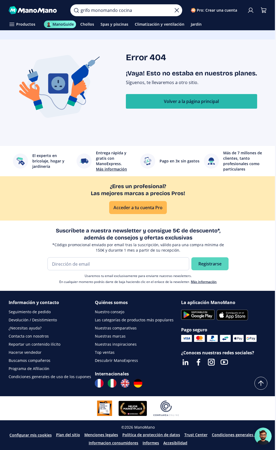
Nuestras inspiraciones (116, 344)
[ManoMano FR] (99, 383)
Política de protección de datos (151, 434)
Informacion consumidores (113, 442)
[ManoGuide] (263, 436)
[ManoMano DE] (138, 383)
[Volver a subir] (260, 383)
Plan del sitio (68, 434)
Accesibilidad (175, 442)
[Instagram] (211, 362)
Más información (204, 281)
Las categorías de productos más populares (134, 319)
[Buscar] (76, 10)
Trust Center (196, 434)
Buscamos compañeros (29, 360)
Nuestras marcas (110, 336)
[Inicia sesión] (251, 10)
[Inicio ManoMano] (35, 10)
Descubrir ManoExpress (116, 360)
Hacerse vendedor (25, 352)
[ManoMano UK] (125, 383)
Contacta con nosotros (29, 336)
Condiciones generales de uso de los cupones (50, 376)
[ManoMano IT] (112, 383)
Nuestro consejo (109, 311)
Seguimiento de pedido (30, 311)
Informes (151, 442)
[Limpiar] (177, 10)
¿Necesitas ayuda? (25, 328)
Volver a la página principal (191, 101)
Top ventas (105, 352)
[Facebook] (198, 362)
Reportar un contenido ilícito (34, 344)
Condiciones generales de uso (239, 434)
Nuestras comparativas (116, 328)
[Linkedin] (185, 362)
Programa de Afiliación (29, 368)
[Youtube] (224, 362)
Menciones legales (101, 434)
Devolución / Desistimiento (33, 319)
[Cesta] (264, 10)
